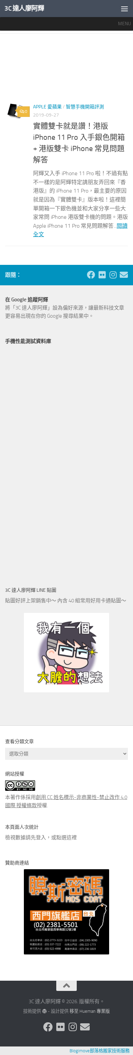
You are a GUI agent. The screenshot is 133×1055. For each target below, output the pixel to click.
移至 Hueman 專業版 (90, 1011)
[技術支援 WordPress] (44, 1011)
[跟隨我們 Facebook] (91, 275)
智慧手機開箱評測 (85, 107)
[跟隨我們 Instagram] (113, 275)
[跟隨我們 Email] (124, 275)
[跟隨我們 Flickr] (102, 275)
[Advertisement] (66, 71)
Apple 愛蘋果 (47, 107)
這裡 (71, 837)
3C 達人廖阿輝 (24, 8)
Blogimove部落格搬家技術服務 (100, 1050)
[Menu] (124, 8)
